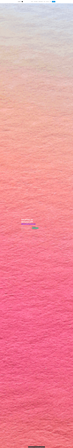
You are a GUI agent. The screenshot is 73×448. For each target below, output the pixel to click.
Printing (32, 1)
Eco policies (47, 1)
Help (50, 1)
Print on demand (35, 1)
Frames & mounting (41, 1)
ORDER (53, 1)
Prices (44, 1)
